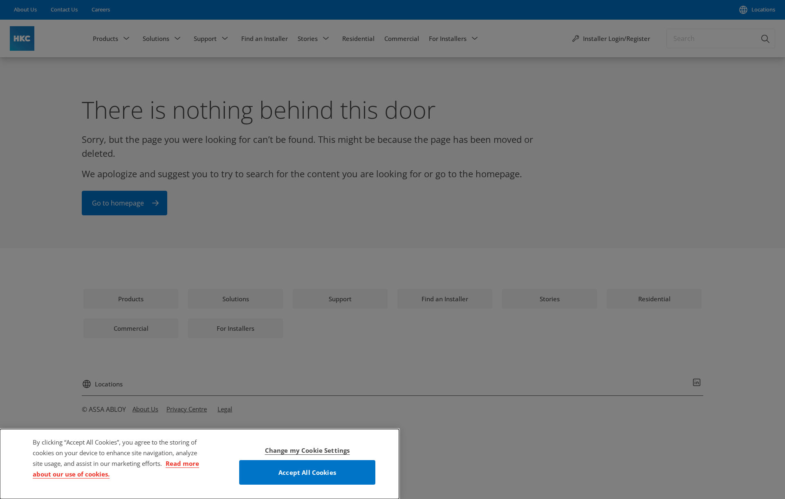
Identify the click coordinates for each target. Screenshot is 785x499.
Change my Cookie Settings (307, 450)
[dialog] (199, 464)
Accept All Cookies (307, 472)
